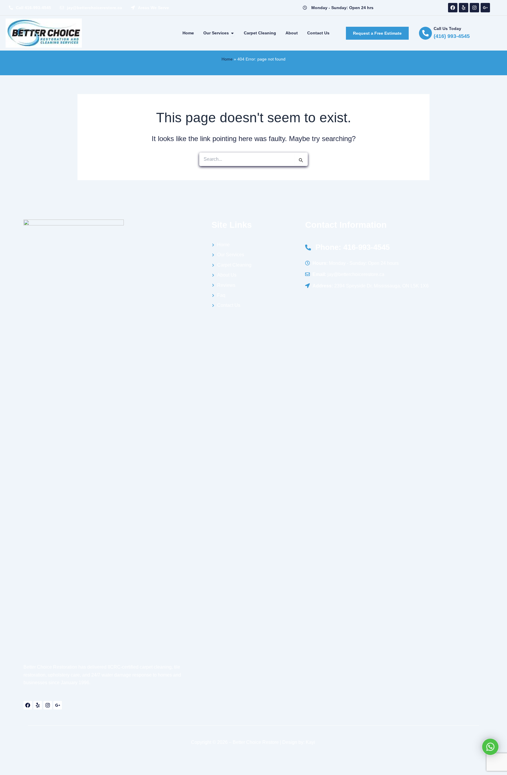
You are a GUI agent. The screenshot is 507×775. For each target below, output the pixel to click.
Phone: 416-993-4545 (352, 247)
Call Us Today (447, 28)
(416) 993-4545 (452, 36)
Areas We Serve (153, 7)
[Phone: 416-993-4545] (308, 247)
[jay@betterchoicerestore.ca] (62, 8)
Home (227, 59)
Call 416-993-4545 (33, 7)
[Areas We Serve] (133, 8)
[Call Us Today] (425, 33)
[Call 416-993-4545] (11, 8)
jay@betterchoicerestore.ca (94, 7)
